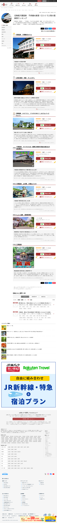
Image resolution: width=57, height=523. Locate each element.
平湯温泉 (6, 440)
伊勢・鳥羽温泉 (3, 442)
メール (41, 497)
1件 (50, 187)
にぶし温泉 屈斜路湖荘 (23, 215)
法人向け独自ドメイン (8, 510)
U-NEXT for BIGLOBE (26, 487)
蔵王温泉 (39, 436)
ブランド (23, 497)
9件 (50, 38)
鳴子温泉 (27, 436)
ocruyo (46, 440)
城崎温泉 (15, 440)
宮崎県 (25, 468)
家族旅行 (3, 29)
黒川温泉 (18, 441)
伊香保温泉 (11, 437)
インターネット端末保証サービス (28, 484)
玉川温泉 (30, 441)
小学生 (31, 306)
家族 (20, 306)
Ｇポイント (47, 436)
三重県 (18, 458)
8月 (37, 317)
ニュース (23, 500)
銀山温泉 (2, 437)
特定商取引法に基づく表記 (23, 515)
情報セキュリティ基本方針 (34, 515)
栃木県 (9, 449)
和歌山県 (25, 461)
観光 (2, 34)
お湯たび (46, 441)
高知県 (18, 465)
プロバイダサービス (7, 500)
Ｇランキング (47, 437)
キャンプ (3, 38)
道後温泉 (30, 440)
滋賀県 (9, 461)
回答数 (22, 299)
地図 (38, 42)
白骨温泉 (35, 437)
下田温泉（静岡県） (21, 438)
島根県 (12, 463)
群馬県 (12, 449)
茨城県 (15, 449)
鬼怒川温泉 (23, 437)
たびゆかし (47, 452)
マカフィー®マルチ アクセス (9, 508)
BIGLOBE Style (25, 503)
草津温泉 (6, 437)
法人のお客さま (5, 493)
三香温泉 (19, 244)
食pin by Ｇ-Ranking (48, 454)
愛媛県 (15, 465)
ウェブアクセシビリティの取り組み (20, 514)
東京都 (15, 451)
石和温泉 (2, 438)
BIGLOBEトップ (11, 517)
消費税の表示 (10, 514)
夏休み (42, 317)
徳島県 (9, 465)
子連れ (27, 306)
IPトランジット (6, 507)
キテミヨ (46, 444)
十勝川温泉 (11, 436)
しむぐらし (42, 484)
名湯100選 (3, 32)
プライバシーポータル (6, 515)
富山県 (9, 456)
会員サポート (42, 499)
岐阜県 (12, 458)
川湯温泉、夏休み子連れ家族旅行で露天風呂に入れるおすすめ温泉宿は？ (33, 107)
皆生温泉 (6, 441)
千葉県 (12, 451)
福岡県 (9, 468)
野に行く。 (47, 448)
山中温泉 (30, 438)
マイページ (42, 495)
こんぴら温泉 (35, 440)
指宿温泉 (27, 442)
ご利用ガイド (47, 433)
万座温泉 (15, 437)
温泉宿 (3, 41)
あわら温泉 (35, 438)
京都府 (12, 461)
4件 (50, 118)
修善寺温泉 (15, 438)
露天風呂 (3, 27)
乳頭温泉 (23, 436)
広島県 (18, 463)
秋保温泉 (31, 436)
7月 (34, 317)
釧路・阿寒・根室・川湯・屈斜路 (42, 315)
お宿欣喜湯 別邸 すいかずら (25, 78)
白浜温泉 (22, 440)
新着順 (19, 299)
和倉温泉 (27, 438)
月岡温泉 (38, 437)
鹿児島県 (28, 468)
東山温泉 (35, 436)
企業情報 (22, 493)
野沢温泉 (31, 437)
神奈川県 (18, 451)
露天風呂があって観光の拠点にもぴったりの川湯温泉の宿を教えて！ (32, 71)
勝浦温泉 (26, 440)
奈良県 (22, 461)
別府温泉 (14, 441)
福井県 (15, 456)
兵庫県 (18, 461)
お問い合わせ (4, 514)
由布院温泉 (19, 442)
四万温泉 (18, 437)
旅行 (2, 43)
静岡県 (9, 458)
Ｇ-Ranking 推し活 (48, 453)
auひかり (5, 484)
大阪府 (15, 461)
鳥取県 (9, 463)
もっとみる (9, 47)
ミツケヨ (46, 450)
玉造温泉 (2, 441)
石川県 (12, 456)
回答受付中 (34, 296)
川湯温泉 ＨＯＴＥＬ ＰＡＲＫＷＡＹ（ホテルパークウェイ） (32, 114)
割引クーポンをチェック (47, 48)
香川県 (12, 465)
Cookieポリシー (14, 515)
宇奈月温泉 (39, 438)
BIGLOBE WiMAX (7, 487)
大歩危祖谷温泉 (13, 442)
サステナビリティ (25, 499)
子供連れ (23, 306)
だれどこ (46, 439)
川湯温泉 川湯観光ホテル (24, 34)
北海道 (34, 306)
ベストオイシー (47, 445)
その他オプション (25, 489)
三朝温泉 (39, 440)
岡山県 (15, 463)
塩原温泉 (27, 437)
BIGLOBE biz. (6, 495)
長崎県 (15, 468)
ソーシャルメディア (25, 505)
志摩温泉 (8, 442)
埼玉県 (9, 451)
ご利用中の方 (41, 493)
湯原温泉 (10, 441)
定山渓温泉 (3, 436)
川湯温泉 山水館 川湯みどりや (26, 183)
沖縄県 (32, 468)
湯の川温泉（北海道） (18, 436)
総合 (31, 299)
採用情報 (23, 502)
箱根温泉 (39, 441)
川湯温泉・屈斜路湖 (22, 317)
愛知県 (15, 458)
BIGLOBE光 (6, 482)
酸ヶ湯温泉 (26, 441)
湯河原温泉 (7, 438)
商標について (4, 517)
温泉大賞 (41, 482)
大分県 (22, 468)
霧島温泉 (22, 441)
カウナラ (46, 449)
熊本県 (18, 468)
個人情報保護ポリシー (32, 514)
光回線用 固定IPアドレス (8, 502)
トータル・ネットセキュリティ (27, 486)
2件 (50, 152)
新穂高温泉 (11, 440)
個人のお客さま (5, 478)
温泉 (2, 36)
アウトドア (4, 45)
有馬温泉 (18, 440)
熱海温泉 (23, 442)
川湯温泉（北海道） (43, 306)
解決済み (44, 296)
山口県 (22, 463)
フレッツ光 (6, 499)
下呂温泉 (2, 440)
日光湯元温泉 (35, 441)
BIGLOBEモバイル (7, 486)
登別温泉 (7, 436)
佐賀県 (12, 468)
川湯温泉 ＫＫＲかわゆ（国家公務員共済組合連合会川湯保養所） (33, 148)
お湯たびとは (47, 432)
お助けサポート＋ (25, 482)
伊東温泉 (11, 438)
